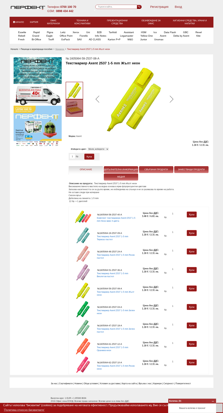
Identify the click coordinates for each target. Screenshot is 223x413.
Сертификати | (66, 383)
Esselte (22, 32)
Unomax (158, 39)
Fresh (21, 39)
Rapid (36, 32)
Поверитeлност (183, 383)
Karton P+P (114, 39)
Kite (198, 35)
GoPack (65, 39)
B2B (99, 32)
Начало (15, 49)
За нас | (54, 383)
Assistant (129, 32)
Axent (163, 35)
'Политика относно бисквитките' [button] (24, 409)
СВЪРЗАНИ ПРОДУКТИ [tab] (156, 169)
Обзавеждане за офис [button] (151, 22)
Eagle (49, 35)
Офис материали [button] (53, 22)
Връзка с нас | (145, 383)
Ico (155, 32)
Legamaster (126, 35)
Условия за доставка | (110, 383)
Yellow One (146, 35)
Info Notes (100, 35)
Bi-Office (36, 39)
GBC (185, 32)
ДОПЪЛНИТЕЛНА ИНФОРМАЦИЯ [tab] (121, 169)
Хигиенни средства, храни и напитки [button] (190, 22)
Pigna (50, 32)
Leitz (63, 32)
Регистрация (159, 7)
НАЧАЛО (19, 22)
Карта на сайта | (130, 383)
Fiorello (84, 35)
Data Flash (170, 32)
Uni (88, 32)
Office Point (66, 35)
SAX (79, 39)
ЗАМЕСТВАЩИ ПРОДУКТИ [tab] (191, 169)
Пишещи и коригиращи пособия (37, 49)
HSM (143, 32)
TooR (51, 39)
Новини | (78, 383)
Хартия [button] (34, 22)
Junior (143, 39)
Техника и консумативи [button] (82, 22)
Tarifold (113, 32)
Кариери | (158, 383)
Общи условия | (91, 383)
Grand (35, 35)
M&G (130, 39)
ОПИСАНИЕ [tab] (86, 169)
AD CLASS (95, 39)
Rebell (21, 35)
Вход (178, 7)
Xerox (76, 32)
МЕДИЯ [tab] (121, 177)
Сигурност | (169, 383)
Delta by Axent (181, 35)
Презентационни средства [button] (117, 22)
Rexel (198, 32)
